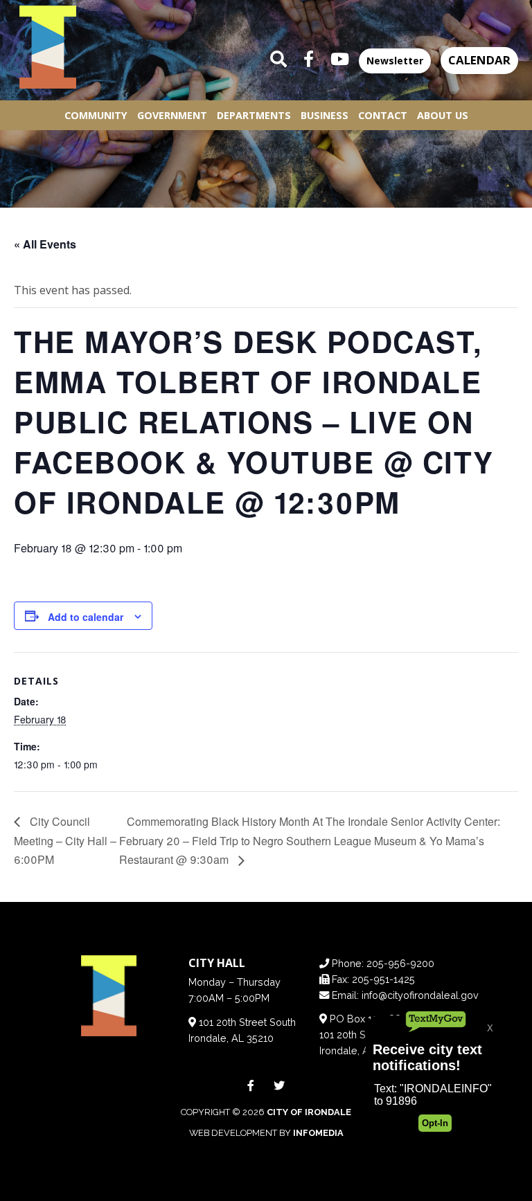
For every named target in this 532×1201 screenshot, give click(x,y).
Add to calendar (85, 617)
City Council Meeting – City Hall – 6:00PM (65, 840)
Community (95, 115)
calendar (479, 60)
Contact (382, 115)
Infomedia (318, 1133)
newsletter (394, 60)
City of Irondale (309, 1112)
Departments (254, 115)
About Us (442, 115)
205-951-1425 (383, 979)
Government (172, 115)
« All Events (45, 244)
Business (324, 115)
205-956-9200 (400, 963)
